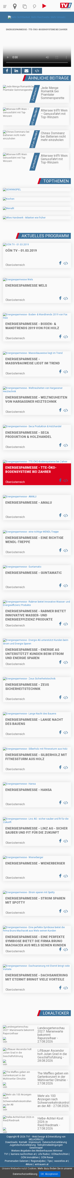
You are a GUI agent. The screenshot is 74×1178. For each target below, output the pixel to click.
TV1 (6, 1154)
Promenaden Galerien (16, 1161)
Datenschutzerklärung (54, 1142)
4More (28, 1164)
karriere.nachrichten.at (23, 1154)
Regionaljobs (38, 1161)
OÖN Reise (47, 1157)
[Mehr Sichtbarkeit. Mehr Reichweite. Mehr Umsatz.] (37, 17)
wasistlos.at (61, 1161)
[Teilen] (26, 71)
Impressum (35, 1142)
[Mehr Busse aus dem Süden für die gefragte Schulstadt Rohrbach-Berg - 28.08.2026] (37, 1011)
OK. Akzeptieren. (50, 1174)
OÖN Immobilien (30, 1157)
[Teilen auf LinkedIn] (16, 71)
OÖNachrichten (59, 1154)
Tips (49, 1161)
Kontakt (23, 1142)
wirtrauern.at (42, 1164)
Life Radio (43, 1154)
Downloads (11, 1142)
